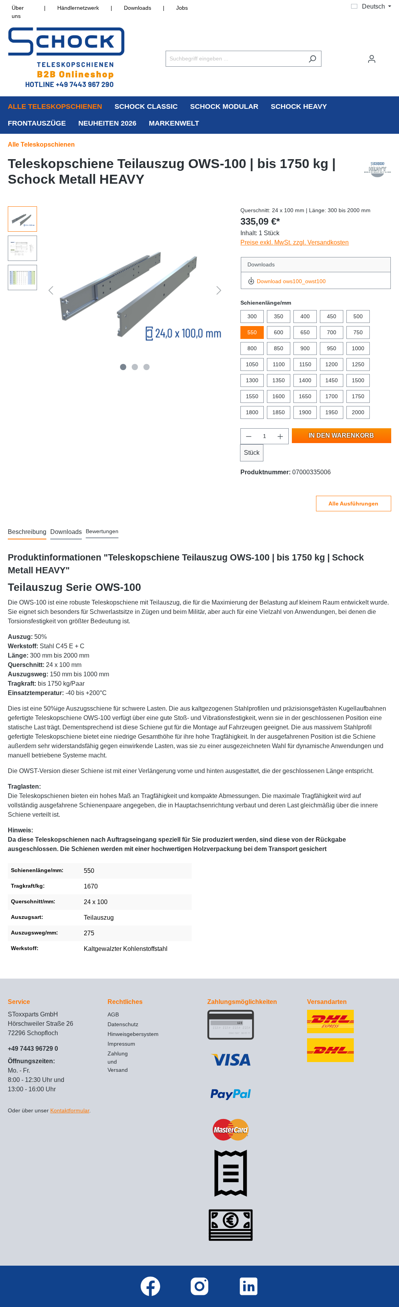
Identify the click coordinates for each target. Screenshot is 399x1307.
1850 (278, 412)
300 (252, 316)
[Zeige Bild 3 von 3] (146, 367)
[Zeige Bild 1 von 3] (123, 367)
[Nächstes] (219, 290)
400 (305, 316)
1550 (252, 396)
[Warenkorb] (386, 55)
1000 (358, 348)
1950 (331, 412)
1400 (305, 380)
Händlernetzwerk (78, 8)
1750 (358, 396)
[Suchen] (312, 59)
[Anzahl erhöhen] (280, 436)
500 (358, 316)
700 (331, 332)
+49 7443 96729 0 (33, 1048)
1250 (358, 364)
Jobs (182, 8)
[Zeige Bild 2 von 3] (135, 367)
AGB (113, 1014)
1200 (331, 364)
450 (331, 316)
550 (252, 332)
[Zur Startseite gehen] (66, 57)
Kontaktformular (69, 1110)
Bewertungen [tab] (102, 531)
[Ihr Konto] (371, 59)
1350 (278, 380)
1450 (331, 380)
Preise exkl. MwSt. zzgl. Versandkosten (294, 242)
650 (305, 332)
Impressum (121, 1044)
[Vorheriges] (50, 290)
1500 (358, 380)
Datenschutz (123, 1024)
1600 (278, 396)
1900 (305, 412)
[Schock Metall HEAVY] (377, 173)
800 (252, 348)
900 (305, 348)
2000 (358, 412)
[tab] (27, 532)
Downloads (137, 8)
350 (278, 316)
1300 (252, 380)
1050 (252, 364)
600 (278, 332)
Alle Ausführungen (353, 503)
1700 (331, 396)
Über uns (18, 12)
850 (278, 348)
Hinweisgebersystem (133, 1034)
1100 (279, 364)
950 (331, 348)
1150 (305, 364)
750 (358, 332)
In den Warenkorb (341, 435)
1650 (305, 396)
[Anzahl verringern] (248, 436)
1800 (252, 412)
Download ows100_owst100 (291, 281)
